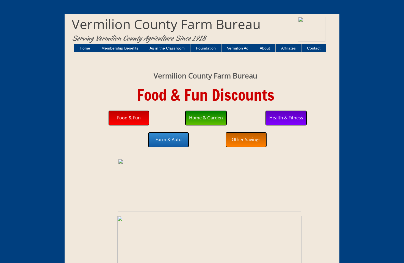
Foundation (206, 48)
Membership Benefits (119, 48)
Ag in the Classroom (167, 48)
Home (85, 48)
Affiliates (288, 48)
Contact (313, 48)
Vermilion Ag (237, 48)
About (265, 48)
